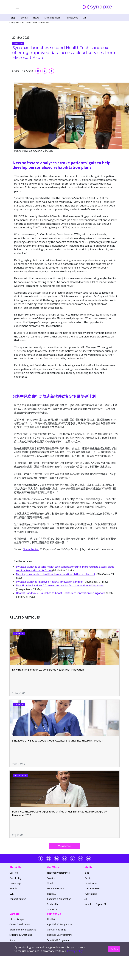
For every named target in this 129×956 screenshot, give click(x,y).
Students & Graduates (20, 934)
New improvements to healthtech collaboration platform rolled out (55, 574)
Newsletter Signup (94, 904)
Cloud (50, 883)
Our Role (13, 872)
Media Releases (52, 17)
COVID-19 (52, 909)
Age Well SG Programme (59, 924)
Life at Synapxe (17, 919)
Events (24, 17)
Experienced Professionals (22, 929)
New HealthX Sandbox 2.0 (37, 22)
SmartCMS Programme (59, 940)
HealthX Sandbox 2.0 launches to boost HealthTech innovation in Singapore (60, 593)
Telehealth (52, 904)
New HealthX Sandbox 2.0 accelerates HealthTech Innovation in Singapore (60, 585)
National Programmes (58, 872)
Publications (72, 17)
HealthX (51, 919)
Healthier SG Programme (60, 934)
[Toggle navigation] (17, 7)
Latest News (90, 883)
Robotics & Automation (59, 898)
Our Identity (15, 878)
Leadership (15, 883)
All (84, 17)
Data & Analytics (55, 888)
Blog (13, 17)
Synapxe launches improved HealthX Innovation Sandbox (49, 581)
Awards (13, 888)
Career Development (20, 924)
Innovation (20, 22)
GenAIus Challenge (56, 929)
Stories (13, 940)
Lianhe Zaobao (31, 549)
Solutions (51, 878)
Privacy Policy (75, 951)
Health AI (51, 893)
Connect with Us (17, 898)
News (36, 17)
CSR (11, 893)
